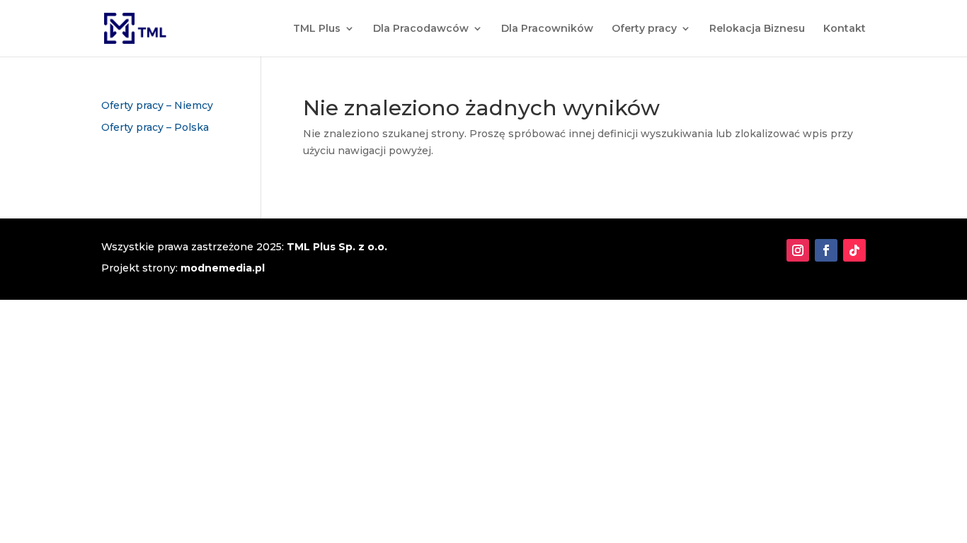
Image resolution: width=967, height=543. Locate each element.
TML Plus (317, 29)
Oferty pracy (644, 29)
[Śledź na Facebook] (826, 250)
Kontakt (844, 29)
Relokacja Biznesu (757, 29)
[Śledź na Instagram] (797, 250)
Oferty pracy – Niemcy (157, 105)
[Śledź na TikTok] (854, 250)
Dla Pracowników (547, 29)
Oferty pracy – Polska (155, 127)
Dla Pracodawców (421, 29)
